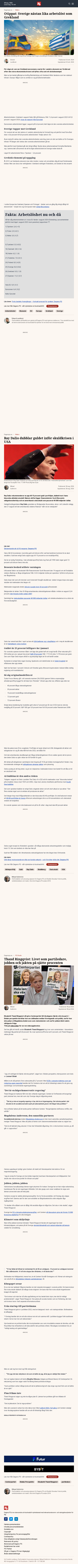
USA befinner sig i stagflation (44, 641)
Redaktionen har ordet (12, 1546)
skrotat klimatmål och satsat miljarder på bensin (51, 1225)
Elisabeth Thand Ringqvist (48, 1482)
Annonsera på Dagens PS (13, 1544)
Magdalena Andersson (34, 1119)
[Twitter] (11, 1519)
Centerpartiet (10, 1482)
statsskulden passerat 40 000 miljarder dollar (30, 598)
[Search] (69, 3)
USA (63, 869)
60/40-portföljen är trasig (15, 798)
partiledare (66, 1482)
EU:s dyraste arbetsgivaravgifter (24, 1212)
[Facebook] (6, 1519)
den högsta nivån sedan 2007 (21, 594)
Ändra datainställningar (12, 1554)
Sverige (60, 311)
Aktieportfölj (10, 869)
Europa (39, 311)
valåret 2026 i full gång (48, 1408)
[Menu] (72, 3)
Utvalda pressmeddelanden (14, 1527)
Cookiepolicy (8, 1537)
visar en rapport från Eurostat (32, 120)
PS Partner (8, 1549)
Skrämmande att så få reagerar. (20, 549)
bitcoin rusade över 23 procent (36, 587)
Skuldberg (42, 869)
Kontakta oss (8, 1529)
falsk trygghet (60, 661)
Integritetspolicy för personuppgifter (17, 1534)
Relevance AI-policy (11, 1541)
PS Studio (18, 955)
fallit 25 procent (36, 654)
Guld (21, 869)
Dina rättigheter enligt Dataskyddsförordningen (20, 1539)
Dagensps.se (8, 10)
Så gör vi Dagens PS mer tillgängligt (17, 1551)
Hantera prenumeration (12, 1524)
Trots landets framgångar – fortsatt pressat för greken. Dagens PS (37, 302)
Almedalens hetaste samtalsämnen (29, 1279)
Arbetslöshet (10, 311)
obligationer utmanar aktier (33, 764)
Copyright (7, 1532)
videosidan (14, 1026)
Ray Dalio (30, 869)
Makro (17, 10)
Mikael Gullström (17, 877)
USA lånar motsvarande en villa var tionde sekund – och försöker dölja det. (36, 860)
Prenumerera (52, 306)
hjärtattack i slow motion (17, 644)
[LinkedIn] (16, 1519)
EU (31, 311)
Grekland (49, 311)
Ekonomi (23, 311)
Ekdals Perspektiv (27, 1482)
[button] (39, 1459)
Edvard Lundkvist (17, 318)
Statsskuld (54, 869)
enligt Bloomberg (42, 207)
